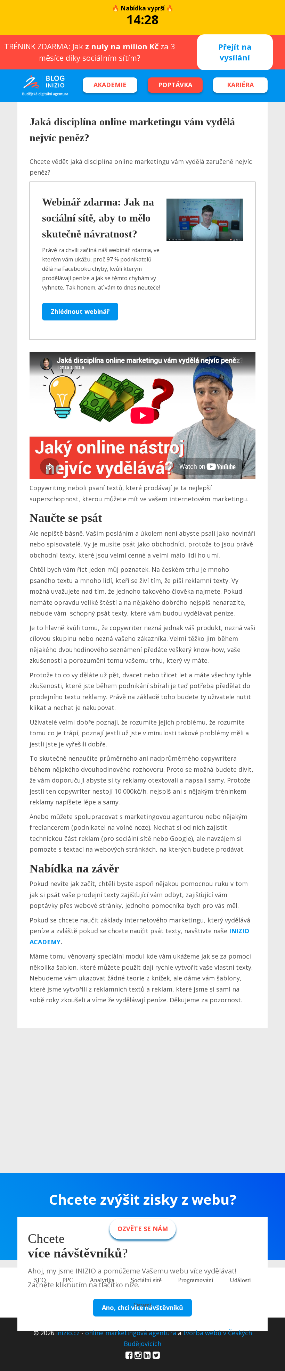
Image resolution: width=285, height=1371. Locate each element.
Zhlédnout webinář (80, 311)
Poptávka (175, 85)
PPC (67, 1280)
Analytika (102, 1280)
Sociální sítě (146, 1280)
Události (240, 1280)
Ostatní (142, 1305)
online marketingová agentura (130, 1333)
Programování (195, 1280)
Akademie (110, 85)
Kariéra (240, 85)
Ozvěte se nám (142, 1228)
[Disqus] (142, 1127)
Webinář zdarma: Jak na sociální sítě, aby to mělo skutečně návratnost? (98, 218)
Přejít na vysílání (235, 52)
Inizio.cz (68, 1333)
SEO (40, 1280)
